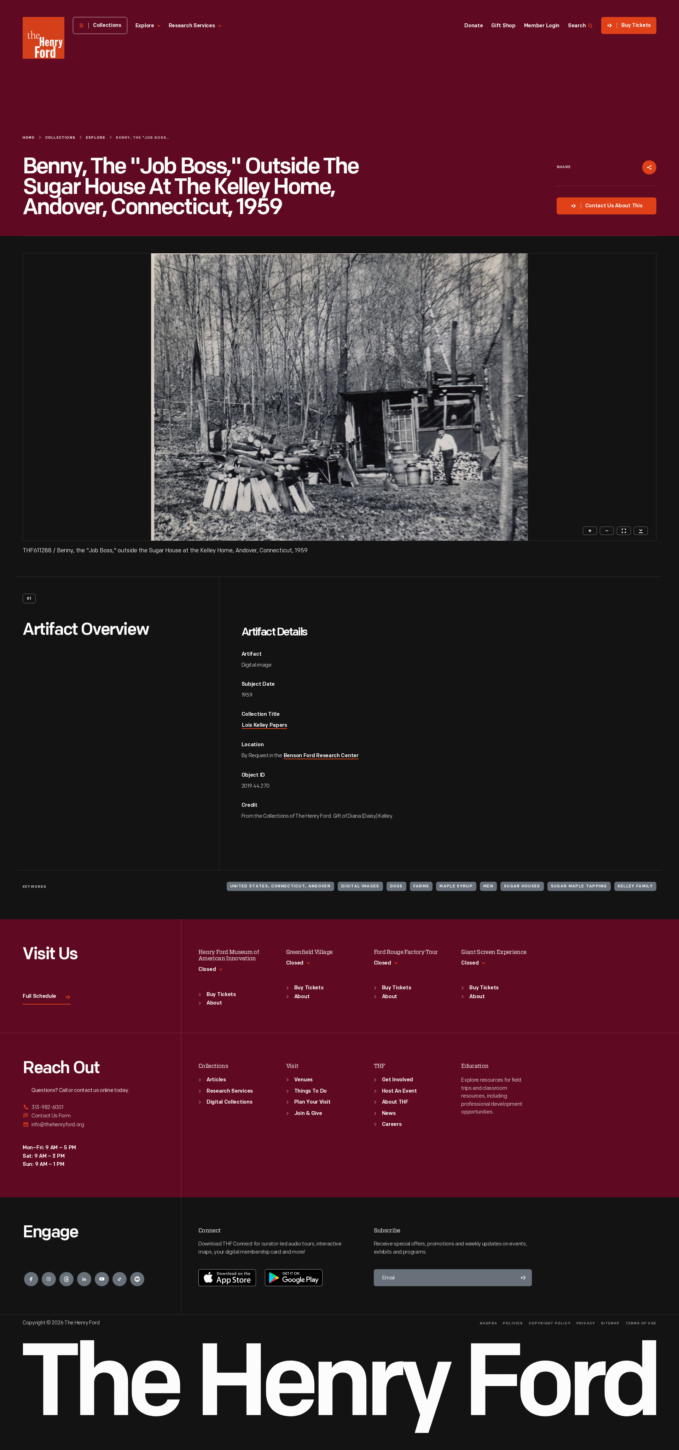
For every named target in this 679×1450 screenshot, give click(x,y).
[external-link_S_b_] (93, 1115)
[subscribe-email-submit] (523, 1277)
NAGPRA (488, 1323)
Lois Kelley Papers (264, 725)
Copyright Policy (550, 1323)
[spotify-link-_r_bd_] (137, 1279)
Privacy (585, 1323)
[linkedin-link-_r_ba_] (84, 1279)
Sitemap (610, 1323)
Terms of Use (641, 1323)
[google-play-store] (294, 1277)
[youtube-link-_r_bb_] (102, 1279)
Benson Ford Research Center (321, 756)
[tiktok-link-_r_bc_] (119, 1279)
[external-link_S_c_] (93, 1124)
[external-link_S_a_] (93, 1108)
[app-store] (227, 1277)
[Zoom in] (590, 531)
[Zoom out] (607, 531)
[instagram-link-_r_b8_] (49, 1279)
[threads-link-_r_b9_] (66, 1279)
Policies (513, 1323)
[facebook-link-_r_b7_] (31, 1279)
